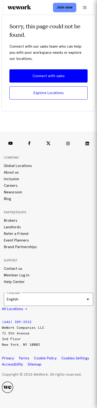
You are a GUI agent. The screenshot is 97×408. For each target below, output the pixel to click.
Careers (10, 185)
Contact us (13, 268)
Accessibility (12, 364)
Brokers (10, 220)
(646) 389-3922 (17, 322)
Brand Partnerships (20, 247)
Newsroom (13, 192)
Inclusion (11, 179)
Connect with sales (48, 76)
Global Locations (18, 165)
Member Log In (16, 275)
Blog (7, 198)
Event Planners (16, 240)
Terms (24, 358)
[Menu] (84, 7)
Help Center (14, 281)
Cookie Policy (45, 358)
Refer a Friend (16, 233)
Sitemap (34, 364)
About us (11, 172)
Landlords (12, 227)
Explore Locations (48, 93)
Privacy (8, 358)
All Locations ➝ (14, 309)
